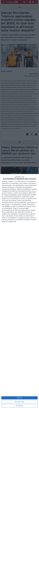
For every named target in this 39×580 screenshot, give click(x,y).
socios (15, 181)
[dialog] (19, 377)
